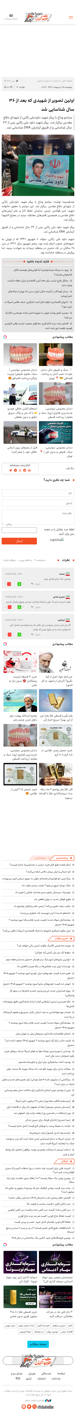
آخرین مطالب (61, 938)
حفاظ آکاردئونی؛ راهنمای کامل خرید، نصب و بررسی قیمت (42, 1222)
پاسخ (38, 584)
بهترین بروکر (52, 1331)
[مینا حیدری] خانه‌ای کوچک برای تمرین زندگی (47, 1120)
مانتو (70, 1325)
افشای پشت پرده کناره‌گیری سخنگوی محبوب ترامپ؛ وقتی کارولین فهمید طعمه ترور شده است (38, 325)
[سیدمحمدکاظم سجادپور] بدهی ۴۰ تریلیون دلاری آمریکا (43, 1101)
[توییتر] (29, 1406)
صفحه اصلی (67, 81)
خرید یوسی (10, 1325)
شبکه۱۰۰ (61, 1374)
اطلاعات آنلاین (38, 17)
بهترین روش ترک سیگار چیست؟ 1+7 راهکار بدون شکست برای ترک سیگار (40, 1180)
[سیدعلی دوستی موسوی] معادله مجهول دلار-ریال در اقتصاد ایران (38, 1107)
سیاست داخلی (43, 81)
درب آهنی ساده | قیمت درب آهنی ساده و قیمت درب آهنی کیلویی (39, 1210)
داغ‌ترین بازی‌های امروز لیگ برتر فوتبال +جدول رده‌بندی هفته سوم (38, 959)
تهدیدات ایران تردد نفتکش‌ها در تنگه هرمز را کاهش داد (44, 966)
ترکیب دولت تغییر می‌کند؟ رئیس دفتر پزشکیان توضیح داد (42, 906)
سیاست (55, 81)
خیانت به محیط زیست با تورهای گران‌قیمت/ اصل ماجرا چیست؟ (39, 1126)
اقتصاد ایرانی (67, 1331)
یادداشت (56, 1379)
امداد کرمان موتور (26, 1325)
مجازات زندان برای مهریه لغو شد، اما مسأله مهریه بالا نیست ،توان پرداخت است (40, 1071)
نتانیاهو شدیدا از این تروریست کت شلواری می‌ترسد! (45, 913)
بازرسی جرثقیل (58, 1325)
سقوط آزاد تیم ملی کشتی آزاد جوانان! (53, 953)
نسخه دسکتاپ (38, 1344)
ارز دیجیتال (39, 1331)
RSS (18, 1379)
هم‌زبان (31, 1374)
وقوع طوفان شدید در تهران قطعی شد (52, 899)
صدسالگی (46, 1374)
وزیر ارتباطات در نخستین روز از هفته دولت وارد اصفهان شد (42, 1113)
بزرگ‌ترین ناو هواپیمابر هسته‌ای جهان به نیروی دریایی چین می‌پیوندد (36, 878)
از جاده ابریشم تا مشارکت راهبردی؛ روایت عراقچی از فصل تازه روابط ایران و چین (40, 1152)
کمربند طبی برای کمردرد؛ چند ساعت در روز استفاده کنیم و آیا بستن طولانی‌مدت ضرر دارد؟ (39, 1170)
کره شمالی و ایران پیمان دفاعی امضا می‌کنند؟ (48, 872)
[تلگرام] (24, 1406)
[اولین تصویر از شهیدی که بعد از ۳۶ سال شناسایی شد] (38, 165)
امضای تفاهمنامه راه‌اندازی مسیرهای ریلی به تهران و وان (43, 1034)
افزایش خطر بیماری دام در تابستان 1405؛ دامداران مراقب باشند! (39, 1198)
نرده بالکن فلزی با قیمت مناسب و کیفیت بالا (49, 1204)
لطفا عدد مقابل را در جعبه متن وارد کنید (59, 531)
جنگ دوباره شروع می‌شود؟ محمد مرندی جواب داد (46, 885)
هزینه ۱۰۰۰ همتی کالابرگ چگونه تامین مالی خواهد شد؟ (44, 946)
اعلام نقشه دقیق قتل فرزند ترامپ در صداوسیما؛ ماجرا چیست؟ (40, 865)
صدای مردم (17, 1374)
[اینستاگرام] (34, 1406)
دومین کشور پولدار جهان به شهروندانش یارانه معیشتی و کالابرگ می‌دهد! (38, 315)
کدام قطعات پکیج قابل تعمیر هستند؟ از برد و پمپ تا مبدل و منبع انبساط (40, 1230)
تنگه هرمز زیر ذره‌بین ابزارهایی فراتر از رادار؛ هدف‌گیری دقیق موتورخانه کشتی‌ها (38, 1004)
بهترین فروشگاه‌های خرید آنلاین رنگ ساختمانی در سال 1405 (41, 1238)
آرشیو (28, 1379)
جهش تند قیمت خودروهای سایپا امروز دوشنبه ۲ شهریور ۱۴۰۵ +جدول (37, 984)
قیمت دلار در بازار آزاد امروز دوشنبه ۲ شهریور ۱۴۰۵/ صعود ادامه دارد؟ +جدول (39, 1043)
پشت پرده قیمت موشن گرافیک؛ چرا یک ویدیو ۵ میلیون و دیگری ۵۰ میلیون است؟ (39, 1190)
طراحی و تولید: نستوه (35, 1400)
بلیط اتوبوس (25, 1331)
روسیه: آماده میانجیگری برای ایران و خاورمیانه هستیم (45, 1062)
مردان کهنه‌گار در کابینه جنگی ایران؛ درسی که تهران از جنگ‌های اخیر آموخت (40, 293)
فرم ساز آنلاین (43, 1325)
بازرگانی (64, 1161)
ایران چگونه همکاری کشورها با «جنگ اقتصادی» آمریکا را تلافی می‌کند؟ (36, 931)
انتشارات (41, 1379)
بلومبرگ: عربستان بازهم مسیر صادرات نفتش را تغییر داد (43, 892)
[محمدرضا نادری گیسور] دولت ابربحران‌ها (50, 1133)
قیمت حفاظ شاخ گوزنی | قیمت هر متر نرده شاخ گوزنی (44, 1216)
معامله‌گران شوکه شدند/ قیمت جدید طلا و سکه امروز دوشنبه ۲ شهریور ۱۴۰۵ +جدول (41, 1025)
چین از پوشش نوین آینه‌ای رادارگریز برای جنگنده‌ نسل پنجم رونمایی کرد (39, 1092)
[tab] (64, 858)
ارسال (19, 541)
